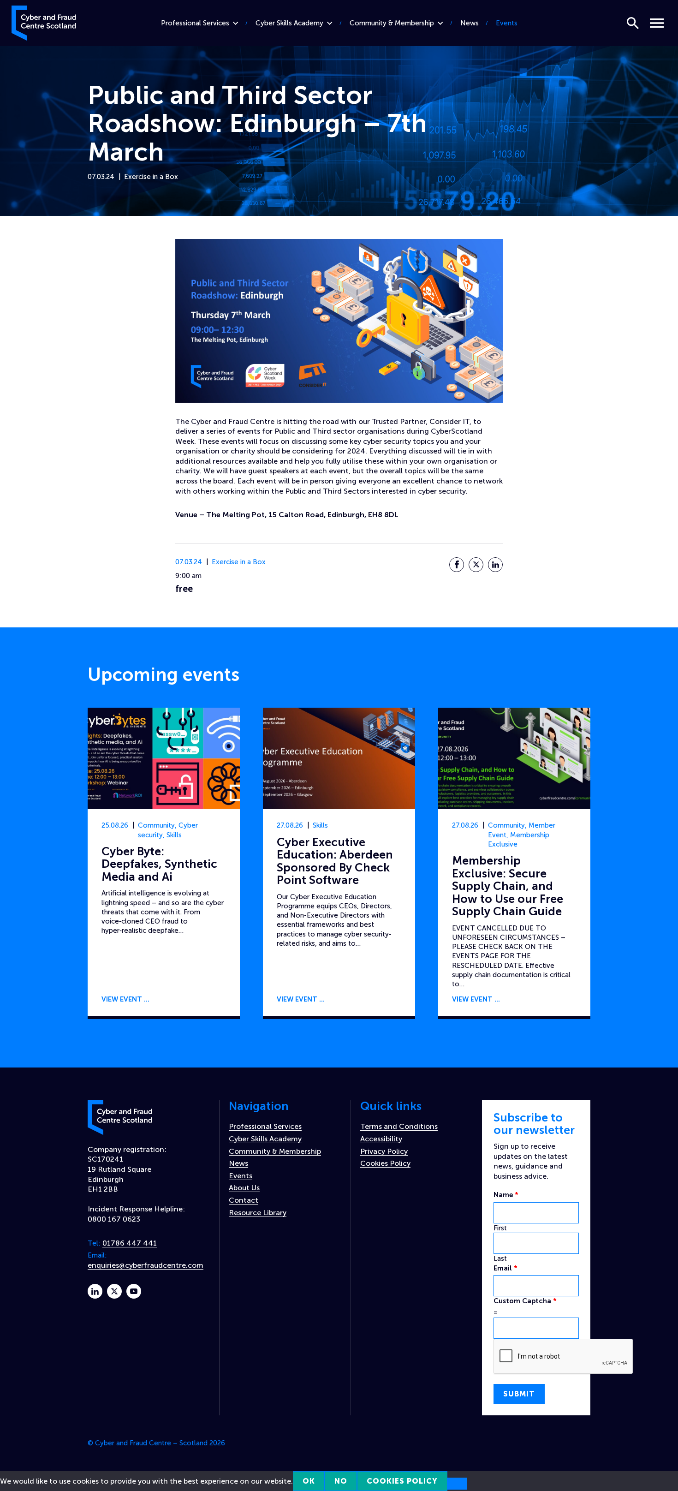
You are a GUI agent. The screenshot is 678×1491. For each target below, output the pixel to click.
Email (505, 1268)
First (500, 1228)
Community (156, 825)
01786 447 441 (129, 1243)
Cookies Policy (385, 1163)
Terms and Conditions (399, 1126)
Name (506, 1195)
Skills (174, 835)
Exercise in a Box (151, 177)
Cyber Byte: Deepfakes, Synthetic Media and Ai (159, 864)
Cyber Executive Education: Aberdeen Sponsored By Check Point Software (335, 861)
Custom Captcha (525, 1301)
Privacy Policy (384, 1151)
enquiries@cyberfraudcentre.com (145, 1265)
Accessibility (381, 1138)
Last (500, 1258)
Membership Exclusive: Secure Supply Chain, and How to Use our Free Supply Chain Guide (507, 886)
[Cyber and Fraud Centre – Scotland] (44, 21)
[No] (457, 1484)
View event (121, 999)
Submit (519, 1394)
